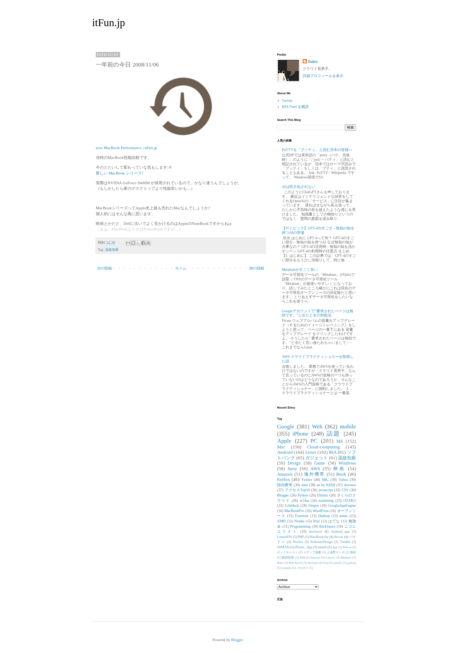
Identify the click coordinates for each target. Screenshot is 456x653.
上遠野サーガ (336, 552)
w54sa (304, 501)
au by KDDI (326, 485)
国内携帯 (284, 485)
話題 (334, 433)
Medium (346, 557)
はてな (334, 521)
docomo (350, 485)
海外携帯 (314, 474)
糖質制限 (288, 557)
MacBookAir (319, 537)
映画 (339, 468)
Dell (302, 557)
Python (303, 495)
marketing (326, 501)
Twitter (287, 101)
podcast (351, 562)
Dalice (313, 62)
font (325, 562)
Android (285, 452)
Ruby (280, 562)
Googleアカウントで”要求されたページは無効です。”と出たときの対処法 (317, 313)
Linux (310, 452)
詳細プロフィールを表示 (323, 76)
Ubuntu (322, 495)
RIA (333, 452)
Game (319, 463)
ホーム (180, 268)
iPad (316, 521)
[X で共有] (138, 242)
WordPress (321, 511)
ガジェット (316, 457)
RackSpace (327, 526)
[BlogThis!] (133, 242)
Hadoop (324, 516)
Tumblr (345, 542)
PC (313, 440)
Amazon (285, 474)
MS (339, 441)
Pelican (347, 547)
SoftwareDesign (321, 542)
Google (285, 426)
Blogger (283, 495)
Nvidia (299, 521)
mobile (348, 426)
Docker (298, 542)
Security (313, 562)
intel (304, 485)
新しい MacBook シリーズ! (119, 173)
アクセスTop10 (297, 490)
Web (317, 426)
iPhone (300, 433)
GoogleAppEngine (342, 506)
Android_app (340, 531)
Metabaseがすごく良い (300, 270)
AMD (281, 521)
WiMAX (283, 547)
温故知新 (112, 250)
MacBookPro (294, 511)
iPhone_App (303, 547)
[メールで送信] (128, 242)
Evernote (301, 516)
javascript (326, 490)
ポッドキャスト (287, 552)
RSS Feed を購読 (295, 107)
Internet (315, 557)
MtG (325, 480)
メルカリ (302, 567)
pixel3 (337, 562)
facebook (315, 531)
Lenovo (330, 557)
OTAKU (349, 501)
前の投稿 (256, 268)
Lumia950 (284, 537)
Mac (281, 446)
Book (341, 474)
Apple (284, 440)
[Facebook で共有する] (143, 242)
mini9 (322, 547)
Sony (292, 468)
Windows (347, 463)
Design (294, 463)
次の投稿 (104, 268)
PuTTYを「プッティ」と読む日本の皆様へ (317, 150)
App (335, 547)
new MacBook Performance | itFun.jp (126, 147)
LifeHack (292, 506)
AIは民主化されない (298, 187)
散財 (353, 552)
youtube (287, 567)
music (343, 516)
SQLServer (295, 562)
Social (338, 537)
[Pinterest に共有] (148, 242)
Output (313, 506)
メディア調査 (312, 552)
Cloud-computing (323, 446)
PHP (301, 537)
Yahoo (343, 480)
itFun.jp (108, 23)
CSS (345, 490)
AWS (315, 468)
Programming (300, 526)
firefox (283, 479)
